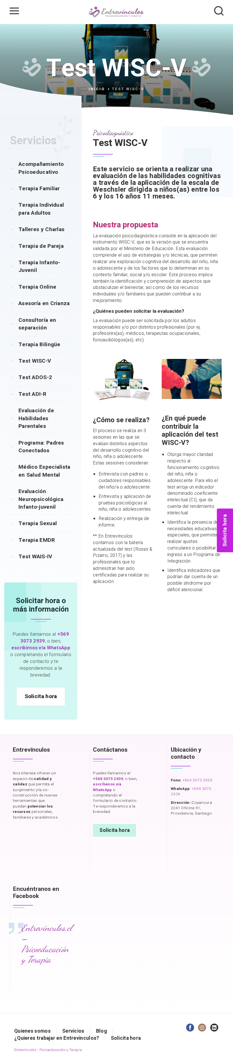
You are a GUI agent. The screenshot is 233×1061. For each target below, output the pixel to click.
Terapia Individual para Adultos (41, 209)
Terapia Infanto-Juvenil (39, 266)
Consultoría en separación (37, 324)
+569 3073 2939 (197, 780)
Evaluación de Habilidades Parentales (36, 418)
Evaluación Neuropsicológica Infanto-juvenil (41, 499)
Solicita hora (41, 696)
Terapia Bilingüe (39, 344)
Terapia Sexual (37, 523)
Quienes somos (32, 1031)
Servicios (73, 1031)
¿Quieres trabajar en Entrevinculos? (56, 1038)
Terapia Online (37, 287)
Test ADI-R (32, 394)
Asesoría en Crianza (44, 303)
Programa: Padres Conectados (41, 447)
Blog (101, 1031)
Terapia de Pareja (41, 246)
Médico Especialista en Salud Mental (44, 471)
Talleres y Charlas (41, 229)
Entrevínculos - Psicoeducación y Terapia (48, 1049)
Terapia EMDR (36, 540)
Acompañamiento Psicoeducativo (41, 168)
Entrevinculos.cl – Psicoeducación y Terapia (47, 943)
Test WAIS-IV (35, 557)
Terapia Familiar (39, 189)
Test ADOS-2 (35, 377)
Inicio (97, 89)
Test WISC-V (34, 361)
